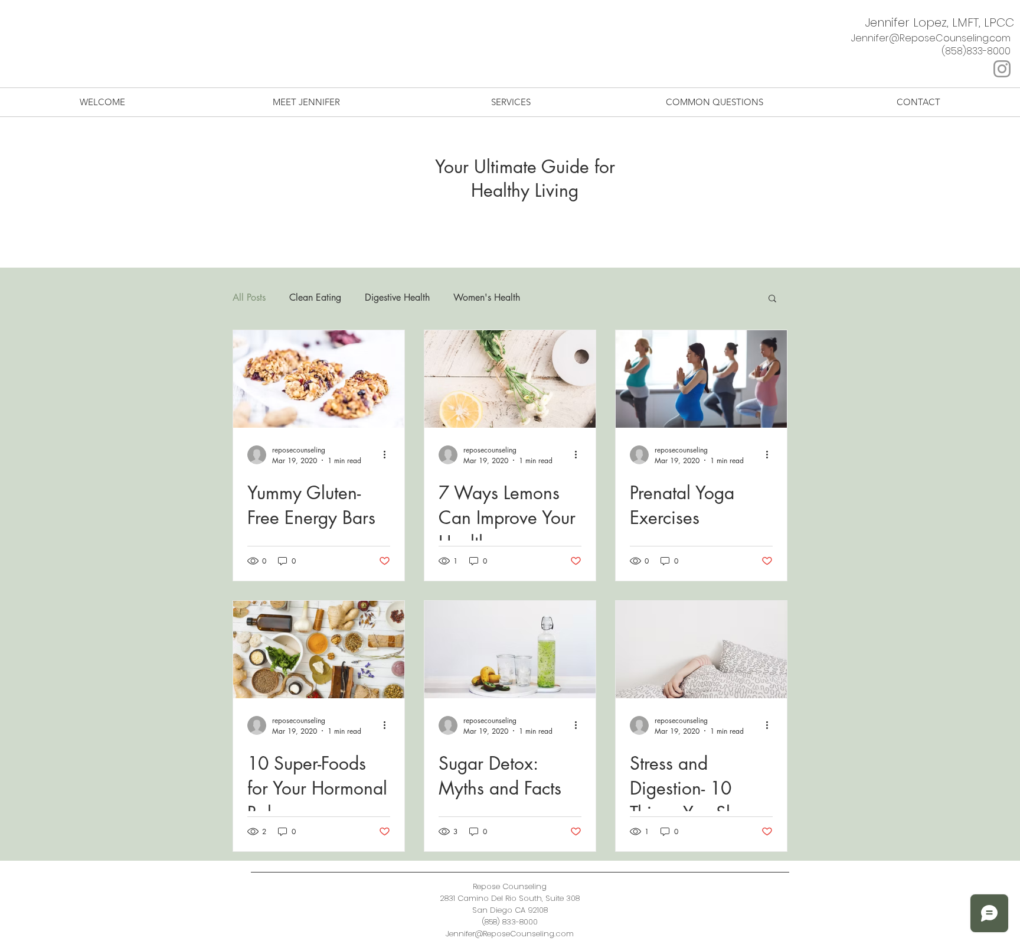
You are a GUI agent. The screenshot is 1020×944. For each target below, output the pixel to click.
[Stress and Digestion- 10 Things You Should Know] (701, 649)
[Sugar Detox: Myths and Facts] (510, 649)
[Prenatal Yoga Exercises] (701, 379)
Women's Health (486, 297)
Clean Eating (315, 297)
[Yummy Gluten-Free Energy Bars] (318, 379)
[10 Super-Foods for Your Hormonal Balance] (318, 649)
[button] (772, 299)
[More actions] (388, 455)
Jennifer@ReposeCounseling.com (931, 38)
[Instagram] (1002, 68)
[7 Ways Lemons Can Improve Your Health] (510, 379)
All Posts (249, 297)
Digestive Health (397, 297)
